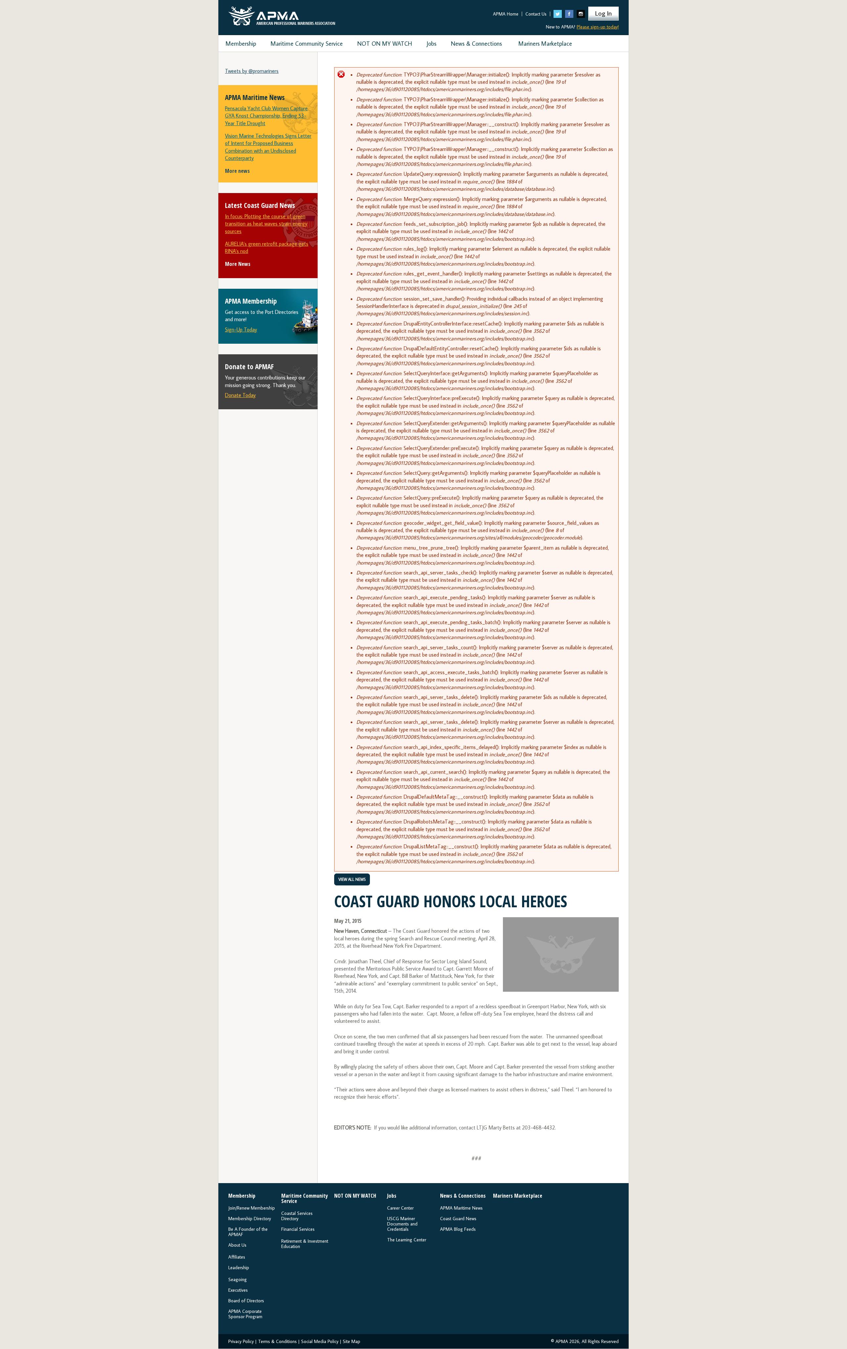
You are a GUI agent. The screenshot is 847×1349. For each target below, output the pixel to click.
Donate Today (240, 395)
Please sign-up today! (598, 27)
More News (237, 264)
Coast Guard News (458, 1219)
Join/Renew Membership (251, 1208)
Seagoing (237, 1279)
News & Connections (476, 43)
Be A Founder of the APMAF (248, 1231)
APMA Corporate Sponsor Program (245, 1314)
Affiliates (236, 1257)
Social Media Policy (319, 1341)
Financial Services (298, 1229)
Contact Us (536, 14)
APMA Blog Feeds (458, 1229)
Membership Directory (249, 1219)
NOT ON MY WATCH (384, 43)
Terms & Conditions (277, 1341)
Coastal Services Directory (297, 1216)
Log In (603, 13)
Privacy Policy (241, 1341)
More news (237, 171)
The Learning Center (406, 1240)
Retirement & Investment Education (304, 1243)
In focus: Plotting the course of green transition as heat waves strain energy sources (266, 223)
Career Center (400, 1208)
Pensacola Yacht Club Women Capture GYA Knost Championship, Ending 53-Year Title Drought (266, 115)
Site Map (351, 1341)
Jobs (431, 43)
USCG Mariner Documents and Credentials (402, 1224)
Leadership (238, 1268)
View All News (352, 879)
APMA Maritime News (461, 1208)
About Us (237, 1245)
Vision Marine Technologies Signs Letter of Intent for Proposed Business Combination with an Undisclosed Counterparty (268, 146)
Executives (238, 1290)
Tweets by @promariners (252, 71)
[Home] (281, 14)
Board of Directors (246, 1301)
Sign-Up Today (241, 329)
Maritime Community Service (307, 43)
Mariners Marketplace (545, 43)
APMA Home (505, 14)
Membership (241, 43)
